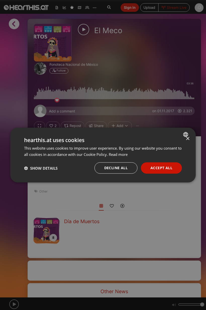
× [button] (187, 138)
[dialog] (103, 155)
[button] (41, 168)
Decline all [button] (116, 167)
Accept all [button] (161, 167)
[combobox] (186, 134)
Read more (118, 154)
